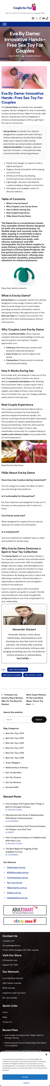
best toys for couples (12, 675)
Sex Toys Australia (10, 998)
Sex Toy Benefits (13, 772)
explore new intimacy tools (14, 434)
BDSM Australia (9, 988)
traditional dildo (17, 333)
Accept (25, 1077)
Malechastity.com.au (17, 887)
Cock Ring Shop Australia (13, 978)
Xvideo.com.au (14, 892)
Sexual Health (12, 787)
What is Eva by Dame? (17, 203)
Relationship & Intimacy (17, 767)
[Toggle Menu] (5, 24)
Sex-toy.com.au (14, 882)
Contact (26, 1083)
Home (5, 1012)
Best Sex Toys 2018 (15, 752)
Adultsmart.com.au (16, 867)
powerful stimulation (19, 381)
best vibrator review (33, 675)
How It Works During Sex (18, 209)
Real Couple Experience (18, 212)
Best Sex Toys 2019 (15, 757)
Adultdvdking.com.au (17, 897)
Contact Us (7, 1022)
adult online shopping (17, 669)
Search (39, 719)
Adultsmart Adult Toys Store (14, 993)
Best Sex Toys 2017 (15, 748)
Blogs (5, 1017)
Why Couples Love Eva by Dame (22, 206)
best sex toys (8, 315)
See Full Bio (23, 658)
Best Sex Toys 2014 (15, 733)
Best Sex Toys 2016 (15, 743)
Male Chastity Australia (12, 983)
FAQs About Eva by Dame (18, 216)
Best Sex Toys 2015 (15, 738)
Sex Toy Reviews (13, 782)
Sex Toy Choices (13, 777)
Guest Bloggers (13, 762)
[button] (46, 1054)
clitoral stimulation (13, 147)
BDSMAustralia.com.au (18, 872)
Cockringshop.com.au (17, 877)
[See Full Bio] (30, 658)
